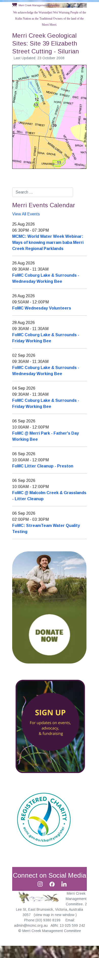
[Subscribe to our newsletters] (49, 726)
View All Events (26, 214)
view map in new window (55, 915)
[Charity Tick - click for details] (44, 819)
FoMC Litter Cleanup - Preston (42, 466)
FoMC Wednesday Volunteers (41, 308)
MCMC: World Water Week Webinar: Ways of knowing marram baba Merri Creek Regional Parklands (48, 242)
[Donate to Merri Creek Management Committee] (49, 607)
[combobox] (42, 192)
